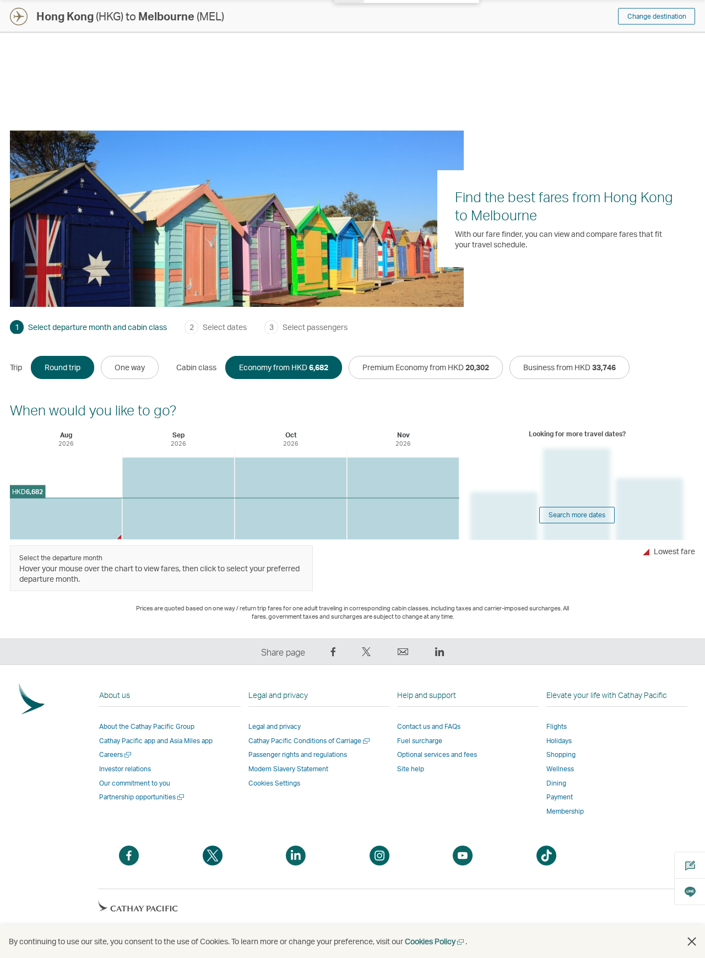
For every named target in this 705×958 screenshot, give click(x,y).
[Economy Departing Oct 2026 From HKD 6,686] (290, 499)
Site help (410, 769)
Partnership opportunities (142, 797)
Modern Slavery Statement (288, 769)
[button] (691, 941)
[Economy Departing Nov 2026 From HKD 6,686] (403, 499)
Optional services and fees (437, 754)
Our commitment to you (134, 783)
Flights (556, 726)
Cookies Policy (435, 941)
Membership (565, 811)
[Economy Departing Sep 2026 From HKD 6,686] (178, 499)
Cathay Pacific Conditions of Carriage (309, 741)
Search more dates (577, 515)
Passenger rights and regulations (297, 754)
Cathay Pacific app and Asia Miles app (156, 741)
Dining (556, 783)
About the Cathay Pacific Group (146, 726)
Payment (559, 797)
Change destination (656, 16)
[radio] (62, 367)
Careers (116, 754)
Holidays (559, 741)
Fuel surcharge (419, 741)
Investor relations (125, 769)
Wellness (560, 769)
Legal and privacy (274, 726)
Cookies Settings (274, 783)
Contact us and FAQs (428, 726)
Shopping (561, 754)
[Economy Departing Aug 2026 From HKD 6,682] (66, 518)
